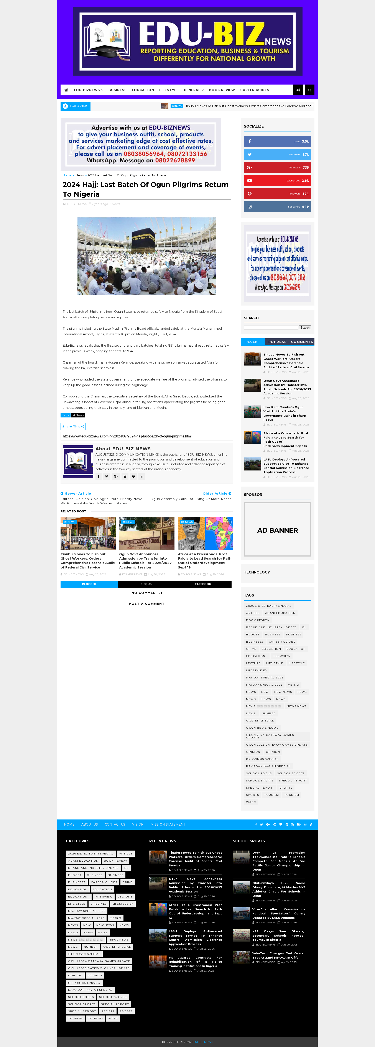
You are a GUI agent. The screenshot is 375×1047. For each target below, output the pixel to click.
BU (304, 627)
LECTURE (253, 663)
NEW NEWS (283, 691)
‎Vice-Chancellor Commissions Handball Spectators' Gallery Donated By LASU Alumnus (278, 913)
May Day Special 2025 (264, 677)
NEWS (281, 699)
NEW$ (302, 691)
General (192, 90)
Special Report (293, 780)
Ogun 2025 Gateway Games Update (277, 744)
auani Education (280, 613)
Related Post (73, 511)
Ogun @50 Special (262, 727)
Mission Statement (168, 824)
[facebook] (256, 825)
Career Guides (254, 90)
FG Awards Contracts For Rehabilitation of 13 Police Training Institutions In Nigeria (195, 962)
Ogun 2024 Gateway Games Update (270, 736)
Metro (293, 684)
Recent (253, 342)
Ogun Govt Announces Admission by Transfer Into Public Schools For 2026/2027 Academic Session (145, 560)
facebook (203, 584)
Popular (277, 342)
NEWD (251, 699)
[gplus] (268, 825)
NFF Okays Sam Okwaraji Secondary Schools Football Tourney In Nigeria (278, 935)
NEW (265, 691)
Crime (251, 648)
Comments (302, 342)
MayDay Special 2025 (264, 684)
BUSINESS (293, 634)
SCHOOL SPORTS (260, 780)
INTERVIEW (282, 656)
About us (89, 824)
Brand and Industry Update (271, 627)
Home (67, 175)
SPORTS (252, 794)
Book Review (222, 90)
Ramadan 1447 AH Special (268, 766)
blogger (89, 584)
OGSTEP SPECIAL (260, 720)
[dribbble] (287, 825)
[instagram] (305, 825)
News (152, 106)
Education (143, 90)
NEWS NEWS (297, 706)
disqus (145, 584)
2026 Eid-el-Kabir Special (269, 605)
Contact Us (115, 824)
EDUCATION (296, 648)
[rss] (292, 825)
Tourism (271, 794)
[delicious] (311, 825)
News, (116, 204)
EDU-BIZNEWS (87, 90)
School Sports (291, 773)
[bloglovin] (280, 825)
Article (253, 613)
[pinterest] (274, 825)
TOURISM (292, 794)
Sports (286, 787)
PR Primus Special (262, 759)
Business (118, 90)
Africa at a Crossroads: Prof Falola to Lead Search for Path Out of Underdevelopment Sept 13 (204, 560)
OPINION (273, 751)
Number (269, 713)
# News (78, 415)
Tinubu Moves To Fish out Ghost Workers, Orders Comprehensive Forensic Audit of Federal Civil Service (237, 106)
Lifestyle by (256, 670)
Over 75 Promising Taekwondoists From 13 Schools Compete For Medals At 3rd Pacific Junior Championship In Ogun (278, 861)
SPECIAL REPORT (260, 787)
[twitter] (261, 825)
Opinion (253, 751)
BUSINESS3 (254, 641)
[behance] (299, 825)
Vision (138, 824)
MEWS (251, 691)
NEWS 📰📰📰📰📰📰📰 (263, 706)
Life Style (274, 663)
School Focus (259, 773)
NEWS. (251, 713)
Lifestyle (169, 90)
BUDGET (253, 634)
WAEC (251, 802)
